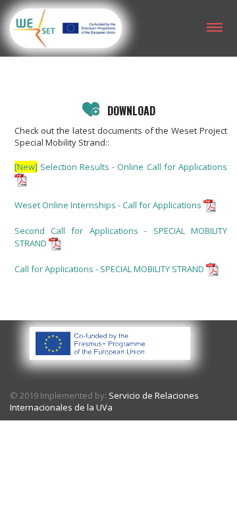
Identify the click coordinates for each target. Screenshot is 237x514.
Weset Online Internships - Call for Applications (108, 205)
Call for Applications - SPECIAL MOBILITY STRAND (110, 269)
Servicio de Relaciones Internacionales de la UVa (104, 401)
